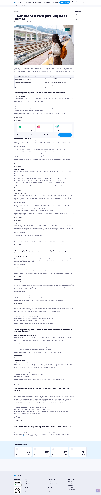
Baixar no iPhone (17, 120)
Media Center (49, 491)
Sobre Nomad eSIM (50, 489)
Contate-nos (27, 483)
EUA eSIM (70, 481)
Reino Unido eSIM (71, 489)
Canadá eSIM (70, 487)
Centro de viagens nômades (30, 489)
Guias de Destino (16, 5)
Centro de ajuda (28, 481)
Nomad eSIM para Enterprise (52, 483)
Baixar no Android (18, 117)
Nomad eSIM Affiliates (51, 481)
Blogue (26, 491)
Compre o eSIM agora (65, 134)
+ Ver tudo (85, 444)
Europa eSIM (70, 485)
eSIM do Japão (21, 435)
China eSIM (70, 483)
